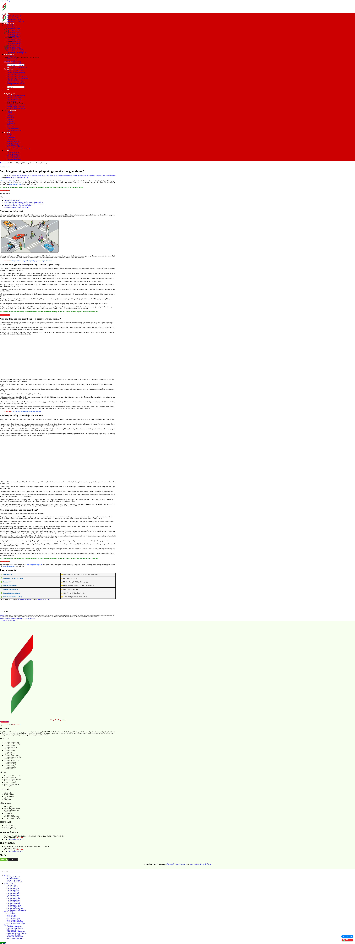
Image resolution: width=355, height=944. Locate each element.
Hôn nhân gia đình (13, 145)
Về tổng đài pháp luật (14, 16)
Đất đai (9, 134)
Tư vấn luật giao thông (5, 166)
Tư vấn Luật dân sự (13, 32)
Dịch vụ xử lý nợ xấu (10, 782)
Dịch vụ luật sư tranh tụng (15, 65)
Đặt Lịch (349, 940)
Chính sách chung (9, 825)
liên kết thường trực (43, 599)
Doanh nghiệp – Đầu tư (15, 147)
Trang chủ (3, 163)
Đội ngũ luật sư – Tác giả (15, 21)
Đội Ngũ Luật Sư (9, 94)
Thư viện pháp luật (10, 110)
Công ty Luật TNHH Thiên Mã (175, 864)
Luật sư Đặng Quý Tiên (14, 101)
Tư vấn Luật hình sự (13, 36)
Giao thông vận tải (13, 141)
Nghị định (10, 121)
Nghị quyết (11, 123)
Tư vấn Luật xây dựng (14, 47)
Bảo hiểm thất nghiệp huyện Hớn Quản (78, 175)
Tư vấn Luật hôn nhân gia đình (17, 53)
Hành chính (11, 138)
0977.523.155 (16, 725)
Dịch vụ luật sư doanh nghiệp (17, 67)
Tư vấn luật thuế (8, 759)
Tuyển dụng (7, 799)
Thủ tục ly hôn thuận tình (15, 71)
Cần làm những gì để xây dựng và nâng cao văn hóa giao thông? (24, 202)
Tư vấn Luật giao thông (15, 49)
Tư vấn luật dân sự (13, 154)
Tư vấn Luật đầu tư (13, 29)
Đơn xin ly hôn (8, 807)
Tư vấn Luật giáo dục (14, 41)
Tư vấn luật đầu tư (9, 765)
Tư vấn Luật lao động (14, 43)
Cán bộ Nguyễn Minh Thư (15, 105)
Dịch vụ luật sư (12, 60)
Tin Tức (6, 150)
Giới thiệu (7, 14)
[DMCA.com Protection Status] (9, 861)
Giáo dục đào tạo (12, 143)
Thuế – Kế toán (12, 139)
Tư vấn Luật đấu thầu (14, 40)
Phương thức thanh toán (11, 829)
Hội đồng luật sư (8, 794)
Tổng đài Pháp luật (8, 566)
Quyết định (11, 127)
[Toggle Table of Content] (1, 197)
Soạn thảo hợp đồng (13, 38)
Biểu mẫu (7, 132)
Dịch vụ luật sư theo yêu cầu (12, 776)
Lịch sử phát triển (9, 796)
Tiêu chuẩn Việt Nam (14, 130)
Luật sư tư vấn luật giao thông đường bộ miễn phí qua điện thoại (32, 261)
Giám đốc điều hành (14, 18)
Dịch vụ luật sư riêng (14, 62)
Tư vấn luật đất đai (13, 152)
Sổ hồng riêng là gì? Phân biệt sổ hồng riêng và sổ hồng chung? (47, 175)
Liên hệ (6, 798)
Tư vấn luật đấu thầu (10, 767)
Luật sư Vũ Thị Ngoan (14, 97)
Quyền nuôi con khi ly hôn (16, 82)
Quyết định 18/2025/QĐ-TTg (8, 620)
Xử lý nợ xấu (11, 56)
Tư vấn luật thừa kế (9, 769)
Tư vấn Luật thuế (12, 27)
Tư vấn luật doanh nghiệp (11, 755)
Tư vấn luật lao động (10, 764)
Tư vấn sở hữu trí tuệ (14, 45)
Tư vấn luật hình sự (13, 156)
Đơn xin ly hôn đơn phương (12, 808)
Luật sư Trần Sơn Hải (14, 99)
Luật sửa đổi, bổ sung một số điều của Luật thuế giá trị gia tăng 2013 (111, 175)
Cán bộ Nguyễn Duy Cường (16, 107)
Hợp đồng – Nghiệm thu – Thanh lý (19, 149)
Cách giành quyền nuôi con (16, 84)
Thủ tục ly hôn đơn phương (16, 72)
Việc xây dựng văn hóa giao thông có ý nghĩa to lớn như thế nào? (24, 204)
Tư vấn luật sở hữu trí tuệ (11, 760)
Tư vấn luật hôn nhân (14, 160)
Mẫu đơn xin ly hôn (13, 74)
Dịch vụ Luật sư (9, 23)
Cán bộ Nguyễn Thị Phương (16, 108)
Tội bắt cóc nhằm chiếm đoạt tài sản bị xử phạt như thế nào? (17, 618)
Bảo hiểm (10, 136)
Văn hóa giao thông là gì (12, 200)
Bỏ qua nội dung (5, 1)
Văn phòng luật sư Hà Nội (11, 817)
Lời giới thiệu (8, 793)
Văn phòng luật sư (9, 815)
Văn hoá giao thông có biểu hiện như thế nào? (18, 205)
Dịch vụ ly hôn (12, 58)
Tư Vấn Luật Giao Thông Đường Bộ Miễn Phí (26, 411)
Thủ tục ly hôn (8, 69)
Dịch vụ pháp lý (9, 54)
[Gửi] (8, 89)
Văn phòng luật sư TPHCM (12, 818)
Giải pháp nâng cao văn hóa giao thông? (17, 207)
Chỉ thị (9, 112)
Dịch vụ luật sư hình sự (14, 63)
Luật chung (11, 114)
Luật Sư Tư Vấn (23, 177)
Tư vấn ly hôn (11, 25)
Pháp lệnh (10, 125)
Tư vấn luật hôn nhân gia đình (12, 757)
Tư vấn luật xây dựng (10, 762)
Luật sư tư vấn (3, 615)
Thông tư (10, 116)
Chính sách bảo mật (9, 827)
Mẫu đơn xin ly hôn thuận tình (17, 76)
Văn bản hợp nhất (13, 129)
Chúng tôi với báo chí (14, 19)
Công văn (10, 117)
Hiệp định (10, 119)
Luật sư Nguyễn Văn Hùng (16, 95)
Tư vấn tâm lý (8, 813)
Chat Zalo (349, 936)
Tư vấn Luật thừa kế (13, 34)
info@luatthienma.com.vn (15, 839)
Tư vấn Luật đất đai (13, 30)
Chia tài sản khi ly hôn (14, 80)
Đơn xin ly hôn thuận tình (11, 810)
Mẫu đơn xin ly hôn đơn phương (17, 78)
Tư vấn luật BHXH (13, 158)
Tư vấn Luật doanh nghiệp (16, 51)
